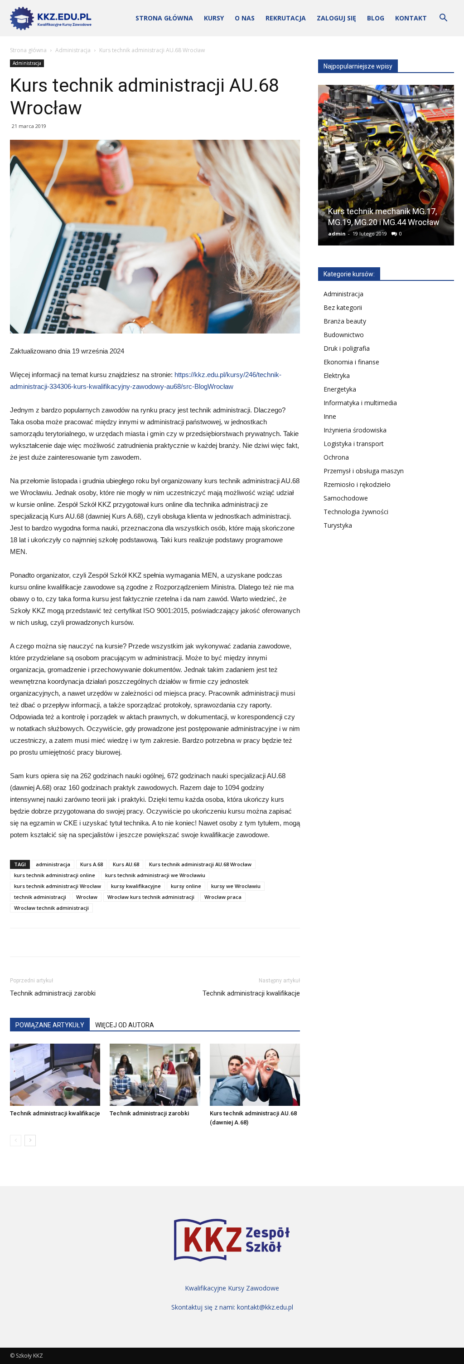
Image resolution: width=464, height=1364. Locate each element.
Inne (330, 416)
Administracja (73, 50)
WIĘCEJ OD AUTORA (124, 1025)
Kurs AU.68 (126, 864)
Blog (375, 18)
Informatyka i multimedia (360, 402)
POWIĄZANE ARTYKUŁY (49, 1025)
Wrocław (86, 896)
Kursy (214, 18)
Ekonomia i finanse (351, 362)
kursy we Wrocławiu (236, 886)
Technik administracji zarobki (53, 993)
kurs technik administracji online (54, 875)
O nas (245, 18)
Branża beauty (345, 321)
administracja (53, 864)
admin (337, 233)
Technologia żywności (356, 511)
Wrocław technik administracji (51, 907)
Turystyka (338, 525)
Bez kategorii (343, 307)
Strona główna (164, 18)
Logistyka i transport (354, 443)
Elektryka (337, 375)
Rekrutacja (286, 18)
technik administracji (40, 896)
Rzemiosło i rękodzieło (357, 484)
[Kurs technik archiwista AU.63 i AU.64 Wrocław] (386, 169)
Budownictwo (344, 334)
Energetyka (340, 389)
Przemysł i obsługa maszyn (364, 470)
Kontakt (411, 18)
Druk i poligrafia (347, 348)
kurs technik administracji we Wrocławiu (155, 875)
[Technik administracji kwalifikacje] (55, 1075)
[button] (443, 19)
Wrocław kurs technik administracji (150, 896)
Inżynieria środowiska (355, 430)
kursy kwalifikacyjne (136, 886)
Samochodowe (346, 498)
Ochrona (336, 457)
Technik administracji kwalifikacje (251, 993)
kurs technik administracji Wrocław (57, 886)
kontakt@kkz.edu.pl (265, 1307)
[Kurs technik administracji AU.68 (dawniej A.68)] (255, 1075)
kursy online (186, 886)
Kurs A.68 (91, 864)
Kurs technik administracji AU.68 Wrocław (200, 864)
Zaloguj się (336, 18)
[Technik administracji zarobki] (155, 1075)
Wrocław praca (223, 896)
